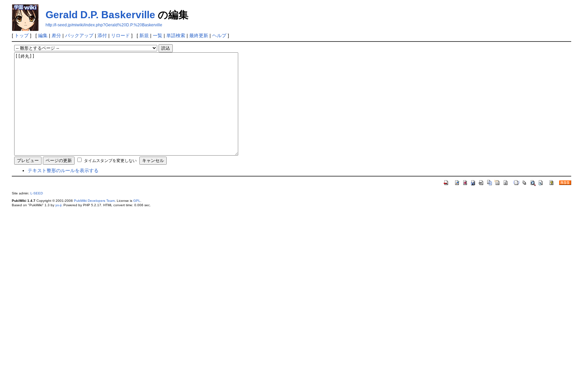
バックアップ (79, 35)
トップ (22, 35)
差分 (56, 35)
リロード (120, 35)
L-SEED (36, 193)
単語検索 (175, 35)
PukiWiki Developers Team (94, 201)
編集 (43, 35)
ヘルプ (219, 35)
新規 (144, 35)
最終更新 (198, 35)
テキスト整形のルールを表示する (63, 170)
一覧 (157, 35)
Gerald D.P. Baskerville (100, 14)
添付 (102, 35)
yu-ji (58, 205)
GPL (136, 201)
